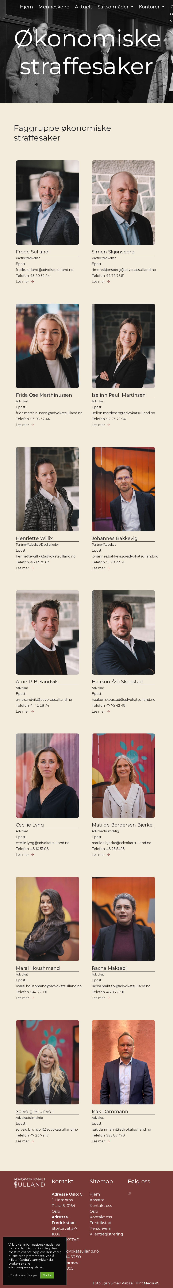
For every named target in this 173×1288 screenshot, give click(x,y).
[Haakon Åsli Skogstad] (123, 632)
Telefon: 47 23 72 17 (32, 1135)
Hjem (95, 1194)
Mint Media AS (147, 1283)
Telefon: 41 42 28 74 (32, 706)
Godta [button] (47, 1275)
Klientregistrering (106, 1234)
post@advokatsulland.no (75, 1251)
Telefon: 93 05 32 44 (33, 419)
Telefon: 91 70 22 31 (108, 562)
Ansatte (97, 1200)
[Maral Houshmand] (47, 919)
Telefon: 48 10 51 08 (32, 849)
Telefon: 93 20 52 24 (33, 276)
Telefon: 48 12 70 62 (32, 562)
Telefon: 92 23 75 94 (109, 419)
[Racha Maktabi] (123, 919)
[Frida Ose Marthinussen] (47, 346)
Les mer (22, 282)
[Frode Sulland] (47, 202)
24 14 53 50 (70, 1257)
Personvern (100, 1228)
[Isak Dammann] (123, 1062)
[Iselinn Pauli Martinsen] (123, 346)
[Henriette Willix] (47, 489)
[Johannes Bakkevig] (123, 489)
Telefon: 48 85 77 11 (108, 992)
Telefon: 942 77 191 (31, 992)
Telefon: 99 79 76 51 (108, 276)
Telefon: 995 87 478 (108, 1135)
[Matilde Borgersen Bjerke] (123, 775)
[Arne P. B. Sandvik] (47, 632)
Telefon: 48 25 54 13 (108, 849)
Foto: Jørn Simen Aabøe (113, 1283)
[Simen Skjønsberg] (123, 202)
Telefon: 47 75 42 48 (109, 706)
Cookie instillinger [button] (23, 1275)
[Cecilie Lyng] (47, 775)
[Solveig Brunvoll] (47, 1062)
